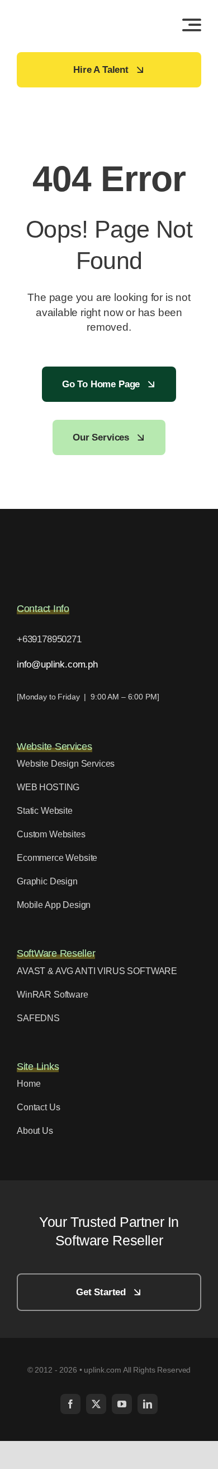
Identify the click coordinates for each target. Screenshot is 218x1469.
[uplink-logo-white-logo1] (73, 541)
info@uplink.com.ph (57, 664)
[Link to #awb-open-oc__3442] (191, 24)
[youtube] (122, 1404)
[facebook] (70, 1404)
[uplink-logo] (61, 13)
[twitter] (96, 1404)
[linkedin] (148, 1404)
